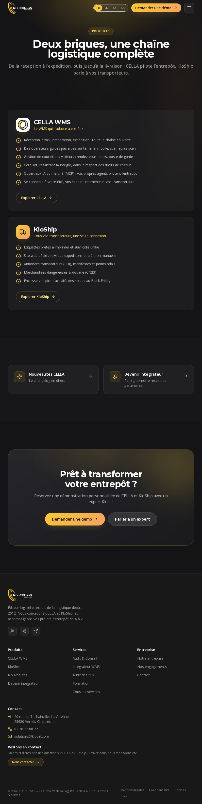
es (115, 8)
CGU (124, 796)
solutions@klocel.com (31, 736)
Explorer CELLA (33, 197)
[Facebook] (24, 631)
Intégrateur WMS (86, 666)
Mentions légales (132, 790)
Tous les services (86, 691)
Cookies (180, 790)
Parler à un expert (132, 519)
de (123, 8)
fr (98, 8)
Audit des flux (83, 675)
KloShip (14, 666)
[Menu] (189, 8)
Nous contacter (23, 762)
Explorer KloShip (35, 296)
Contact (143, 675)
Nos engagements (152, 666)
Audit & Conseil (85, 658)
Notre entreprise (150, 658)
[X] (36, 631)
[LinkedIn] (12, 631)
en (106, 8)
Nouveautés (17, 675)
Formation (81, 683)
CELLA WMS (18, 658)
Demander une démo (153, 7)
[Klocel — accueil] (20, 8)
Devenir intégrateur (23, 683)
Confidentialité (159, 790)
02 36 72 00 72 (26, 729)
